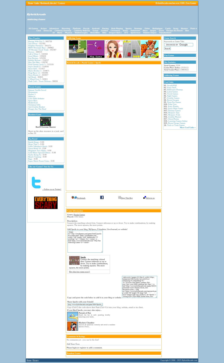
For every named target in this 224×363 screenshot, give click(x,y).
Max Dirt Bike (34, 62)
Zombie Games (173, 98)
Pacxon (31, 52)
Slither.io (31, 96)
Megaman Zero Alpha (37, 150)
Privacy (36, 360)
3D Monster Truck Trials (38, 50)
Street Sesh (32, 69)
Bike (104, 33)
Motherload (33, 103)
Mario (59, 33)
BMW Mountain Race (37, 48)
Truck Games (172, 94)
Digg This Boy (127, 198)
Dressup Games (174, 110)
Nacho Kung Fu (34, 155)
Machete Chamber (86, 323)
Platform (77, 28)
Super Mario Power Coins (38, 161)
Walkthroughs (81, 33)
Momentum (33, 92)
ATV (126, 33)
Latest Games (172, 92)
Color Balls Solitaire (36, 98)
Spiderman (136, 33)
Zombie (104, 31)
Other (147, 28)
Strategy (138, 28)
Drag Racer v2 (34, 73)
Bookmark (81, 198)
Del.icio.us (150, 198)
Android (96, 28)
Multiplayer (157, 28)
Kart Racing (33, 58)
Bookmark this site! (48, 3)
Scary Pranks (173, 106)
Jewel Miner (33, 56)
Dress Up (48, 31)
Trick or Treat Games (175, 125)
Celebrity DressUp (63, 31)
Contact (61, 3)
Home (30, 3)
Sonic (125, 31)
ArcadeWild (172, 85)
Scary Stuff (171, 87)
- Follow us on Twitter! (51, 189)
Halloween (135, 31)
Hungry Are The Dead (37, 109)
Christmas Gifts (34, 105)
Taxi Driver (32, 43)
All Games (33, 28)
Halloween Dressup (175, 90)
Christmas (115, 31)
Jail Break (32, 77)
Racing (105, 28)
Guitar (95, 31)
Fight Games (172, 96)
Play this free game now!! (79, 272)
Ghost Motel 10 (34, 148)
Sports (128, 28)
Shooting (66, 28)
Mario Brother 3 (34, 71)
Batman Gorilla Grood (37, 90)
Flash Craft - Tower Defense (39, 81)
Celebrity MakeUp (82, 31)
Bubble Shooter (34, 60)
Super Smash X (34, 66)
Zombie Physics (174, 117)
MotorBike (95, 33)
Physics (68, 33)
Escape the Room (174, 31)
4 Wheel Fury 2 (34, 79)
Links (36, 3)
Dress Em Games (174, 102)
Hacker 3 (32, 94)
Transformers (165, 33)
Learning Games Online (177, 121)
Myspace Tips (173, 113)
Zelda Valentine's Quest (37, 146)
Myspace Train (174, 115)
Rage (30, 159)
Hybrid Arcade (73, 63)
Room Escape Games (176, 123)
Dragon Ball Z (115, 33)
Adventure (54, 28)
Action (44, 28)
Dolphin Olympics (35, 46)
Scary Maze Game (175, 108)
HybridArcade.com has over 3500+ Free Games (176, 3)
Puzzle (86, 28)
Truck (161, 31)
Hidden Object (149, 33)
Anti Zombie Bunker (36, 107)
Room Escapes (173, 100)
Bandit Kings (33, 142)
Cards (168, 28)
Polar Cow (172, 104)
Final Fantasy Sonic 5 (37, 64)
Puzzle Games (87, 63)
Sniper (153, 31)
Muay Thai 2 (33, 144)
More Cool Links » (188, 127)
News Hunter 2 (34, 75)
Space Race (32, 101)
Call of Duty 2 (34, 54)
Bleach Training (34, 157)
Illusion (184, 28)
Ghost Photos (173, 119)
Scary (175, 28)
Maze (145, 31)
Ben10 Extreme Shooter (46, 127)
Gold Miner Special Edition (39, 153)
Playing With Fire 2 (36, 41)
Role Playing (117, 28)
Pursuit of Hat (85, 313)
